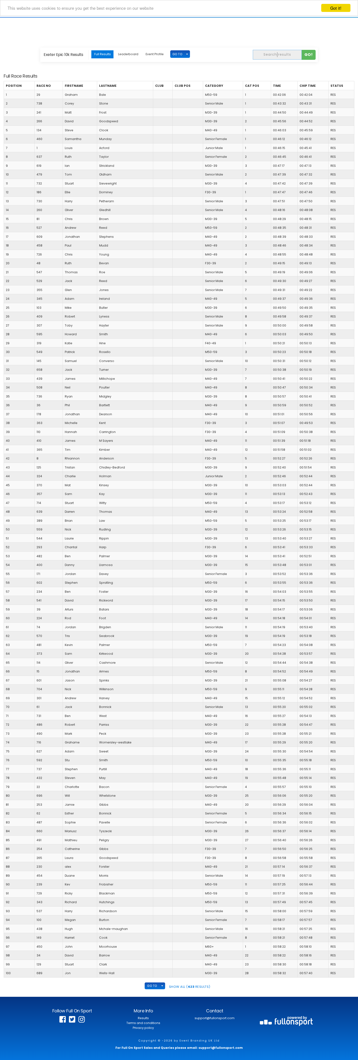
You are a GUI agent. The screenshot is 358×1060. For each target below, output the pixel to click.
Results (143, 1018)
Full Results (102, 54)
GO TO (177, 54)
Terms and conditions (143, 1023)
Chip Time (308, 86)
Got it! (335, 8)
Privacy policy (143, 1028)
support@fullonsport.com (215, 1018)
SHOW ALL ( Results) (189, 986)
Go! (308, 54)
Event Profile (155, 54)
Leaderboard (128, 54)
